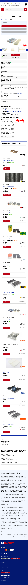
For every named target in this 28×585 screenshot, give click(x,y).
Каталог (2, 569)
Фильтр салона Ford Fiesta (8, 455)
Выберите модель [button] (6, 29)
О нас (2, 570)
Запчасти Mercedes (5, 458)
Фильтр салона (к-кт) (8, 236)
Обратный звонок (15, 5)
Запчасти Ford (4, 454)
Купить (16, 55)
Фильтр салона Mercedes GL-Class (9, 459)
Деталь (4, 369)
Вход (25, 1)
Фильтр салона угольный (8, 317)
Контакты (20, 1)
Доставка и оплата (5, 564)
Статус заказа (5, 572)
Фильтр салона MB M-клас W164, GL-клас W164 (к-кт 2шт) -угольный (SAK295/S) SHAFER (14, 344)
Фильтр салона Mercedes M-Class (9, 461)
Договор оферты (4, 567)
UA (16, 1)
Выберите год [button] (5, 31)
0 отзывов (10, 19)
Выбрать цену (7, 194)
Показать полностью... (6, 139)
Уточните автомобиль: (5, 23)
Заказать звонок (5, 558)
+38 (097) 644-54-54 (5, 555)
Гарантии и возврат (5, 565)
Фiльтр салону (6, 184)
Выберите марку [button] (6, 26)
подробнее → (19, 93)
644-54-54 (6, 3)
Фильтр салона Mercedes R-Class (9, 462)
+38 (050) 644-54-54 (5, 556)
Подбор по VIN (15, 558)
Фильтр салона (6, 158)
